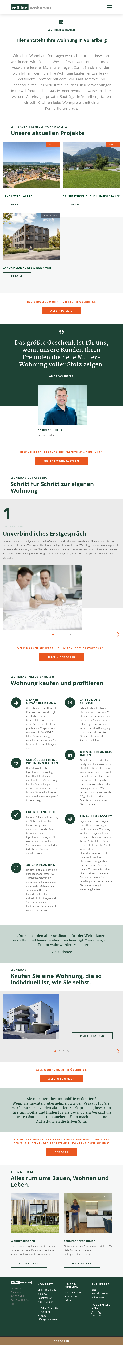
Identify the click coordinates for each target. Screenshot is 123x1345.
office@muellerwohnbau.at (52, 1319)
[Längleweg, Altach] (31, 165)
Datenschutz (17, 1292)
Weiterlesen (29, 1263)
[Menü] (107, 7)
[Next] (117, 634)
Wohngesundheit (23, 1241)
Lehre (68, 1300)
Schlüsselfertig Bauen (79, 1241)
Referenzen (97, 1297)
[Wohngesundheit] (35, 1213)
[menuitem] (107, 7)
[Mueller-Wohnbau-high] (31, 7)
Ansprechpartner (74, 1292)
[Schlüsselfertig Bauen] (88, 1213)
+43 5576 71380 (49, 1307)
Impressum (17, 1288)
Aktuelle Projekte (100, 1293)
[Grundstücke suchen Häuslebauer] (91, 165)
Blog (93, 1289)
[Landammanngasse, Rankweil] (31, 236)
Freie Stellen (71, 1296)
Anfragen (61, 1340)
